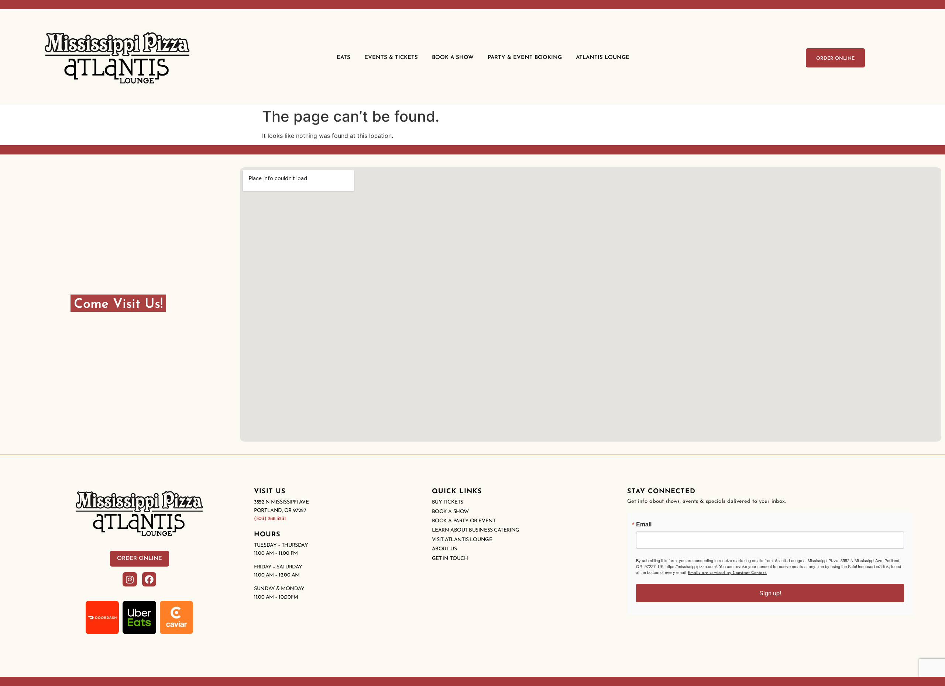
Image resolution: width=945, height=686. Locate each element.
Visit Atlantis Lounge (462, 540)
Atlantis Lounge (602, 57)
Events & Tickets (391, 57)
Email (644, 524)
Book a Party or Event (464, 521)
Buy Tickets (447, 502)
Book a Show (450, 512)
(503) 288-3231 (270, 519)
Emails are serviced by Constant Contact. (727, 573)
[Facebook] (149, 579)
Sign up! (770, 593)
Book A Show (453, 57)
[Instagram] (130, 579)
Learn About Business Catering (475, 530)
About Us (444, 549)
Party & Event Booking (525, 57)
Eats (343, 57)
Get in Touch (450, 558)
